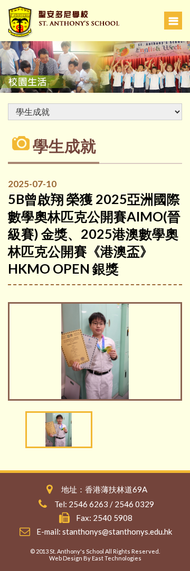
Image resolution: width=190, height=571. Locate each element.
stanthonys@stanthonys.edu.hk (117, 531)
